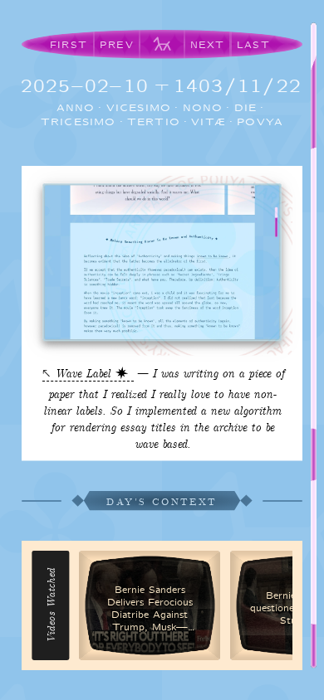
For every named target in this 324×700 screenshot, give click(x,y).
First (68, 44)
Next (207, 44)
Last (253, 44)
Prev (117, 44)
